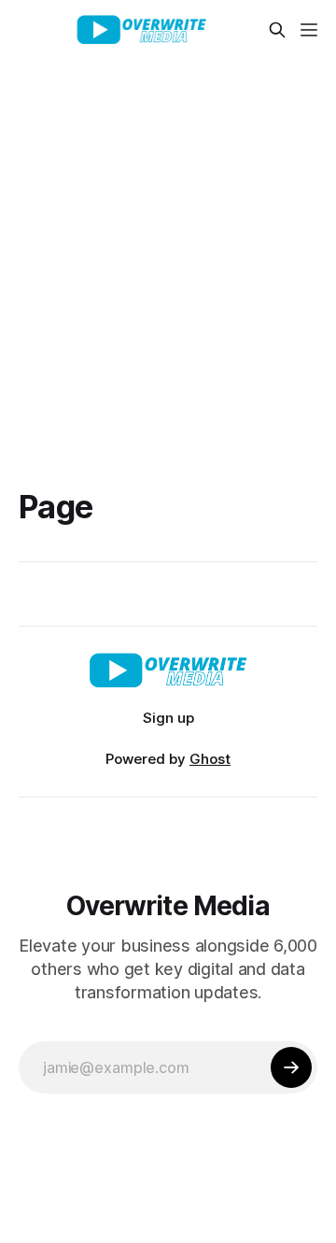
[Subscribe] (291, 1067)
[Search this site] (277, 30)
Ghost (210, 759)
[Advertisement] (168, 237)
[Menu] (309, 30)
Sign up (168, 718)
